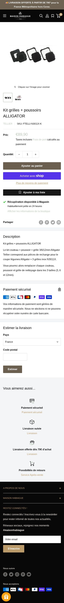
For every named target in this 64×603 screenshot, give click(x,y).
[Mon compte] (47, 16)
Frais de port (39, 139)
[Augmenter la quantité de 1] (35, 154)
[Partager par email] (59, 222)
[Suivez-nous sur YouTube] (29, 574)
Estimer (12, 369)
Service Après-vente (32, 475)
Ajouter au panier (32, 165)
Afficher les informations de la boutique (28, 211)
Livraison (32, 433)
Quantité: (8, 154)
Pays (6, 335)
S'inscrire (14, 548)
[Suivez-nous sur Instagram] (17, 574)
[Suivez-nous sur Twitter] (11, 574)
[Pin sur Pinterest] (47, 222)
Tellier (7, 123)
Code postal (10, 349)
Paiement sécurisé (32, 412)
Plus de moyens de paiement (32, 183)
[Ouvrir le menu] (4, 15)
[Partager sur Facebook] (41, 222)
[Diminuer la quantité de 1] (19, 154)
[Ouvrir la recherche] (41, 16)
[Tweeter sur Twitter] (53, 222)
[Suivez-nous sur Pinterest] (23, 574)
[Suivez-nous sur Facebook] (5, 574)
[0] (58, 16)
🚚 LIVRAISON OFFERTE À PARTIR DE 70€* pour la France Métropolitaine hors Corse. (32, 4)
